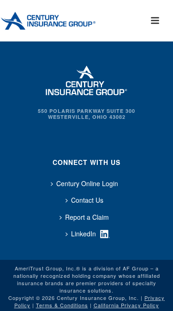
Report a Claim (87, 217)
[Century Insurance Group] (60, 20)
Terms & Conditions (62, 305)
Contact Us (87, 200)
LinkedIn (83, 233)
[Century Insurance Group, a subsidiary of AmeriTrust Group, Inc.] (86, 79)
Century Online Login (87, 183)
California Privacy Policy (126, 305)
